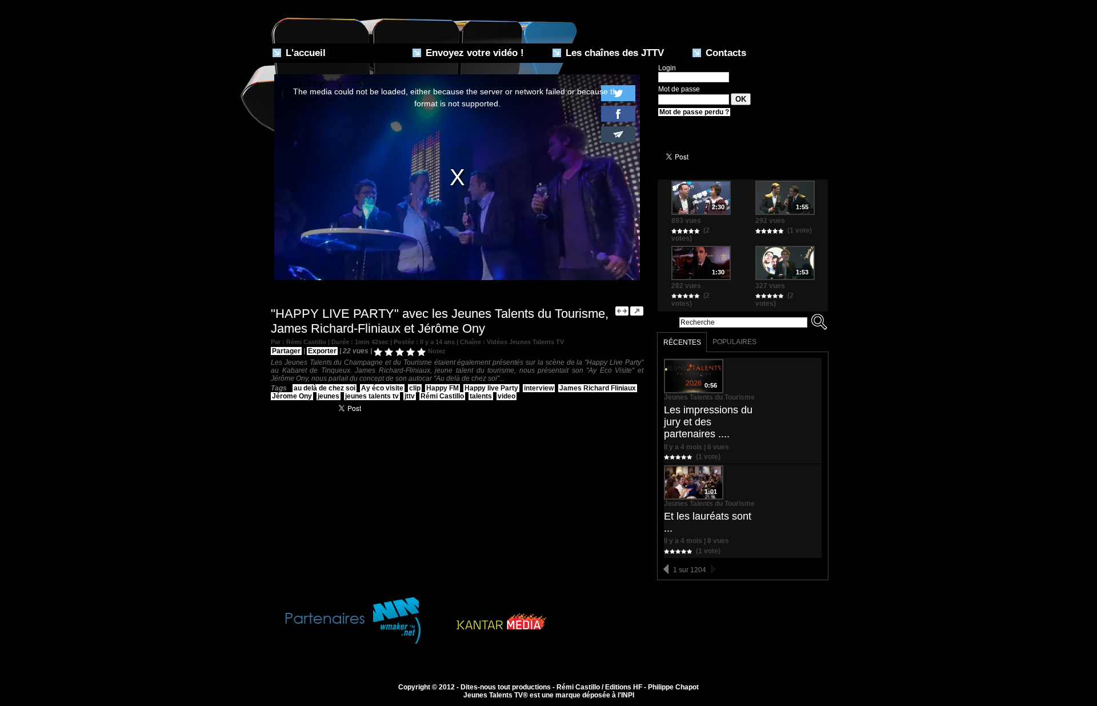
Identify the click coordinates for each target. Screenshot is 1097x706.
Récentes (682, 342)
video (506, 396)
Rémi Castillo (442, 396)
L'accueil (304, 52)
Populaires (734, 342)
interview (539, 388)
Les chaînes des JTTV (613, 52)
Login (667, 68)
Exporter (322, 351)
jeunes (328, 396)
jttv (410, 396)
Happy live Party (491, 388)
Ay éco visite (382, 388)
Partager (286, 351)
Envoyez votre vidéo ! (473, 52)
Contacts (724, 52)
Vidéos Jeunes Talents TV (525, 341)
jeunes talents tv (372, 396)
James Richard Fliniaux (597, 388)
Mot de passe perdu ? (694, 112)
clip (415, 388)
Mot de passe (679, 89)
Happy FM (442, 388)
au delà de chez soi (324, 388)
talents (481, 396)
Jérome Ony (292, 396)
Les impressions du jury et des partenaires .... (708, 422)
